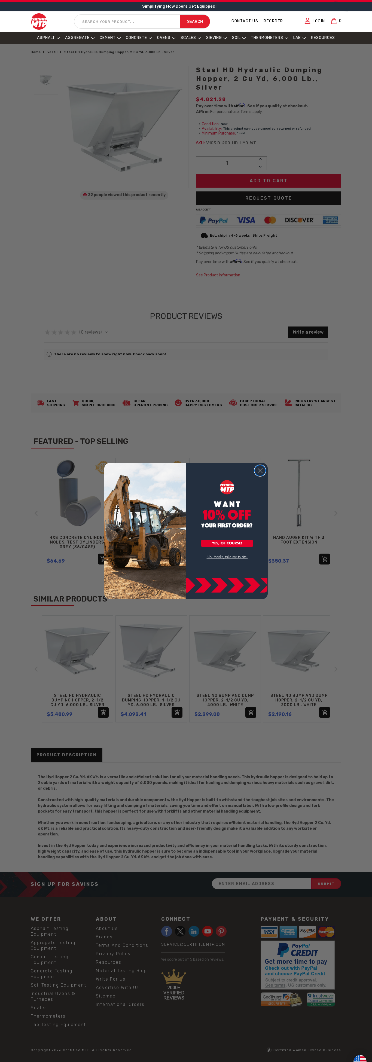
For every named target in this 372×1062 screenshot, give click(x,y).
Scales (188, 37)
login (319, 21)
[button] (227, 543)
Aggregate (77, 37)
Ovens (163, 37)
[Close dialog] (260, 470)
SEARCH (195, 22)
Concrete (136, 37)
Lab (297, 37)
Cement (108, 37)
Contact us (244, 21)
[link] (227, 557)
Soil (236, 37)
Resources (323, 37)
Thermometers (267, 37)
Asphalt (46, 37)
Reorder (273, 21)
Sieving (214, 37)
